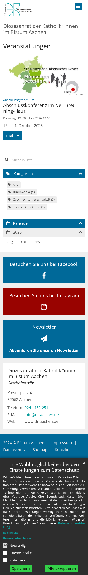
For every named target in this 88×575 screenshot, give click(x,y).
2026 (17, 232)
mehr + (12, 135)
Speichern (21, 568)
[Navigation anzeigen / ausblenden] (78, 6)
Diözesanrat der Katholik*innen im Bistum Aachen (42, 373)
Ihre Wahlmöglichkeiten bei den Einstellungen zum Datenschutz (44, 467)
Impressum (10, 533)
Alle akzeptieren (62, 568)
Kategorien (23, 173)
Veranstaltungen (27, 46)
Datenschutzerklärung (17, 538)
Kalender (21, 223)
